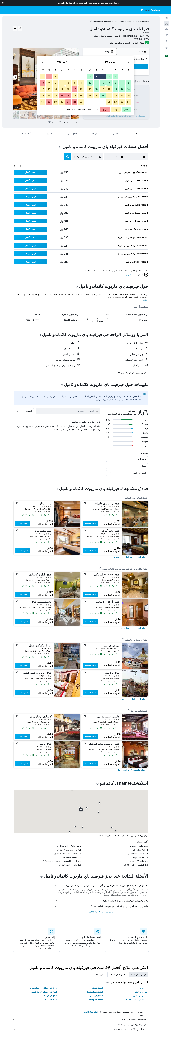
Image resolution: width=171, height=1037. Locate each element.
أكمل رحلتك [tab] (100, 974)
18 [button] (96, 89)
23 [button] (109, 95)
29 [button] (115, 101)
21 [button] (122, 95)
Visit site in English (66, 3)
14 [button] (122, 89)
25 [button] (96, 95)
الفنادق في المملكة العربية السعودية (44, 988)
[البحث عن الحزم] (166, 35)
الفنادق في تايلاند (51, 999)
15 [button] (115, 89)
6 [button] (128, 82)
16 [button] (109, 89)
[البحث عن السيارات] (166, 29)
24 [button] (103, 95)
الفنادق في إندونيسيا (95, 991)
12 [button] (90, 82)
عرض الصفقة (90, 523)
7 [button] (122, 82)
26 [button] (90, 95)
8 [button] (115, 82)
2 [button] (109, 76)
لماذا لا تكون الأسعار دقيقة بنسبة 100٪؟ (128, 1029)
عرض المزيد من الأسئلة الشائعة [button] (101, 911)
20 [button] (128, 95)
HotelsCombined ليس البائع (133, 1019)
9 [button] (109, 82)
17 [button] (103, 89)
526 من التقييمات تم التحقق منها (124, 42)
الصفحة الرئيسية (143, 21)
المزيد (145, 299)
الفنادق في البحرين (140, 995)
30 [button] (109, 101)
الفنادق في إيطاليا (96, 999)
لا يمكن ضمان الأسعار (91, 1012)
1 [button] (115, 76)
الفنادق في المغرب (140, 988)
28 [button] (122, 101)
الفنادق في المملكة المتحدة (136, 999)
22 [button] (115, 95)
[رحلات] (166, 48)
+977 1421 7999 (141, 38)
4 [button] (96, 76)
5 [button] (90, 76)
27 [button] (128, 101)
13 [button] (128, 89)
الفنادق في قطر (96, 988)
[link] (129, 557)
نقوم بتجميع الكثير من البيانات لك (132, 1024)
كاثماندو (121, 21)
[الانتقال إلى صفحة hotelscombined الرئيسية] (151, 10)
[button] (3, 3)
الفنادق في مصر (96, 995)
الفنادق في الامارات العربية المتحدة (44, 991)
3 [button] (102, 76)
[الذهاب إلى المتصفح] (166, 40)
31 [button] (42, 101)
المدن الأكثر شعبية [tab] (118, 974)
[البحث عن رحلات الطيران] (166, 18)
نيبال (133, 21)
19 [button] (90, 89)
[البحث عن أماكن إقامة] (166, 23)
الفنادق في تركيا (141, 991)
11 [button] (96, 82)
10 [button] (103, 82)
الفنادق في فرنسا (51, 995)
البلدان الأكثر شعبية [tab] (138, 974)
